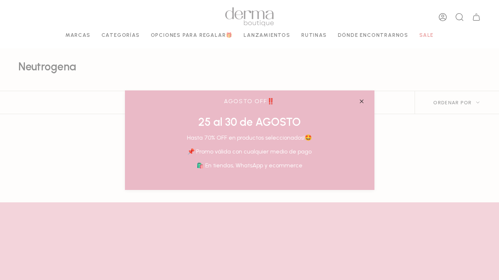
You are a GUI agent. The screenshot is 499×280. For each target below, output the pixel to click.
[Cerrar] (361, 101)
